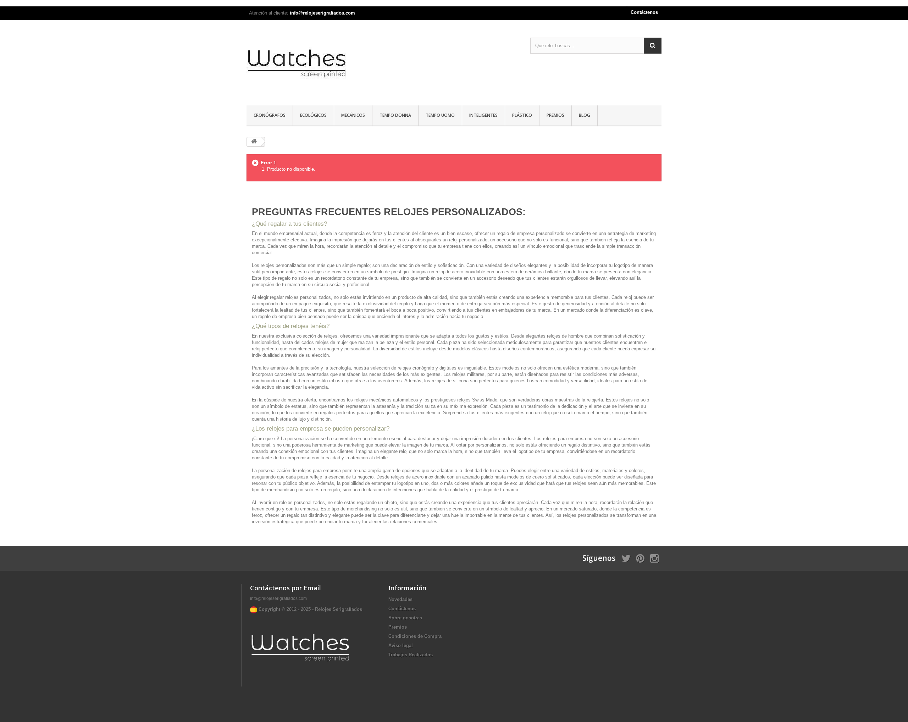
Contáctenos (644, 12)
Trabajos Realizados (410, 654)
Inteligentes (483, 115)
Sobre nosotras (405, 617)
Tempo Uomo (440, 115)
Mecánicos (353, 115)
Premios (555, 115)
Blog (584, 115)
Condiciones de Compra (415, 636)
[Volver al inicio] (254, 141)
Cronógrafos (270, 115)
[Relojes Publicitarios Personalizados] (312, 64)
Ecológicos (313, 115)
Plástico (522, 115)
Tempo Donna (395, 115)
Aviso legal (400, 645)
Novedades (400, 599)
